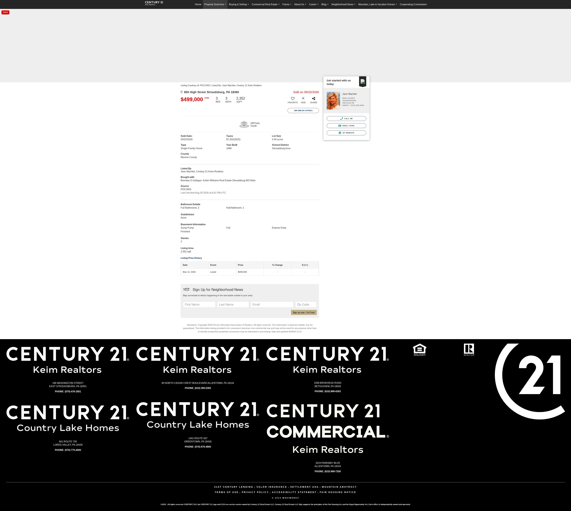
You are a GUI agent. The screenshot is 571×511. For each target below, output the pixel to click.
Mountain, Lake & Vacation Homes (378, 6)
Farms (287, 6)
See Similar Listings (303, 110)
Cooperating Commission (413, 4)
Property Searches (215, 6)
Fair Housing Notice (338, 492)
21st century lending (233, 487)
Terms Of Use (227, 492)
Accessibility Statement (294, 492)
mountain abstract (339, 487)
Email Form (348, 126)
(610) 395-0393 (203, 388)
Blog (325, 6)
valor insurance (272, 487)
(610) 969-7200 (333, 471)
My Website (348, 133)
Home (198, 4)
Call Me (348, 118)
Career (314, 6)
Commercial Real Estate (266, 6)
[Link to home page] (155, 4)
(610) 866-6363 (333, 391)
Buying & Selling (239, 6)
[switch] (293, 101)
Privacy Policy (255, 492)
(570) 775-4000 (73, 450)
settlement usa (304, 487)
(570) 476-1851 (73, 391)
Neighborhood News (344, 6)
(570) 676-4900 (203, 446)
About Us (300, 6)
